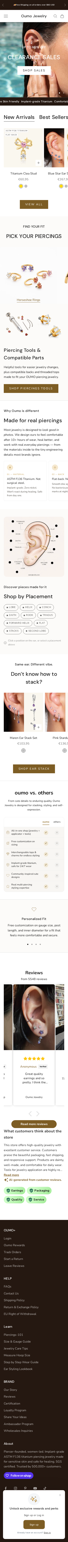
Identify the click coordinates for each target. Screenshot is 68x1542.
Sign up (50, 780)
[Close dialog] (64, 751)
